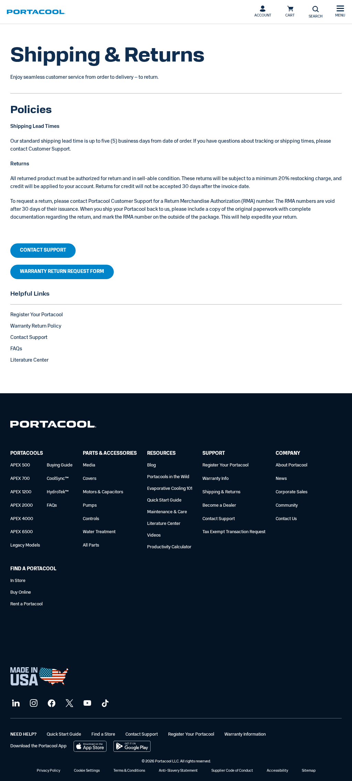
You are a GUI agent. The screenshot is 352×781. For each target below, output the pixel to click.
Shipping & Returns (221, 492)
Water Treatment (99, 532)
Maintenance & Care (167, 512)
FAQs (16, 349)
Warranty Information (245, 734)
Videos (154, 535)
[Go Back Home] (53, 426)
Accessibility (277, 771)
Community (287, 505)
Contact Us (286, 519)
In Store (17, 581)
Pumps (90, 505)
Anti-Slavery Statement (178, 771)
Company (288, 453)
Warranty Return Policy (35, 326)
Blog (151, 465)
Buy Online (20, 592)
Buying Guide (60, 465)
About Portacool (291, 465)
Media (89, 465)
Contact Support (43, 250)
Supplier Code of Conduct (232, 771)
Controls (91, 519)
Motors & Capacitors (103, 492)
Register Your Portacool (36, 315)
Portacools (26, 453)
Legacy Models (25, 545)
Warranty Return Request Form (62, 271)
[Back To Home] (36, 12)
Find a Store (103, 734)
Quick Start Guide (164, 500)
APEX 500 (20, 465)
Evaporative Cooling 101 (169, 488)
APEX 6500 (21, 532)
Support (213, 453)
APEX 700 (20, 478)
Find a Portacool (33, 569)
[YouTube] (86, 703)
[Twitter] (68, 703)
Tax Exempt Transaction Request (233, 532)
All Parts (91, 545)
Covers (89, 478)
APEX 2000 (21, 505)
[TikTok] (104, 703)
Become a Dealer (219, 505)
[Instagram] (32, 703)
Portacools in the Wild (168, 477)
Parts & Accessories (110, 453)
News (281, 478)
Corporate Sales (291, 492)
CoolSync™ (58, 478)
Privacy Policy (48, 771)
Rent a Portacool (26, 604)
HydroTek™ (58, 492)
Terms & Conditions (129, 771)
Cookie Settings (87, 771)
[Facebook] (50, 703)
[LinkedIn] (15, 703)
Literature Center (29, 360)
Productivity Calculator (169, 547)
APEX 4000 (21, 519)
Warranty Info (215, 478)
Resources (161, 453)
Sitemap (309, 771)
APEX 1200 (20, 492)
